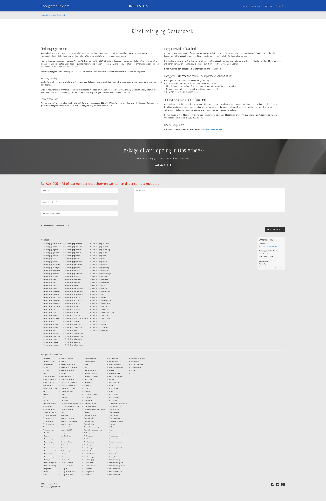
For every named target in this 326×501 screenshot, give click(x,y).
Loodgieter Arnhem (55, 6)
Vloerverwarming (114, 460)
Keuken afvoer (65, 445)
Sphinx (111, 385)
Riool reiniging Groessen (51, 345)
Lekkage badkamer (67, 457)
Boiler (44, 391)
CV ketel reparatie (48, 418)
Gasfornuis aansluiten (68, 364)
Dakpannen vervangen (50, 466)
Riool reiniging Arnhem (50, 256)
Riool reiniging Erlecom (50, 333)
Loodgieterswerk (89, 361)
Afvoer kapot (47, 358)
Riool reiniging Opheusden (74, 339)
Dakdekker (46, 436)
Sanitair (111, 370)
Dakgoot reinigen (48, 442)
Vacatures (112, 424)
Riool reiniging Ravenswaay (101, 250)
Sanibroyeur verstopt (116, 367)
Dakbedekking (47, 433)
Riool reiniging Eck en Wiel (51, 318)
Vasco (111, 430)
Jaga (62, 439)
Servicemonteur (114, 382)
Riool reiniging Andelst (50, 247)
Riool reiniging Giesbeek (50, 342)
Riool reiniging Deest (49, 282)
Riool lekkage (88, 448)
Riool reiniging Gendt (50, 339)
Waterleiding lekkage (138, 358)
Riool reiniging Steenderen (101, 282)
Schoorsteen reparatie (116, 376)
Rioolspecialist (89, 472)
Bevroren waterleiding (50, 388)
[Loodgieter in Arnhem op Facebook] (273, 484)
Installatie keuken (66, 424)
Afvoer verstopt (48, 364)
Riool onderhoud (90, 451)
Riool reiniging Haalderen (73, 244)
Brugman (46, 400)
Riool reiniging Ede (49, 321)
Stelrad (111, 391)
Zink (132, 373)
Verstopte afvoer (114, 439)
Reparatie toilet (89, 424)
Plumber (87, 391)
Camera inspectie (48, 406)
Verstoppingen (114, 436)
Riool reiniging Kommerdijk (74, 288)
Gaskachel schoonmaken (69, 367)
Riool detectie (88, 439)
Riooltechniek (113, 358)
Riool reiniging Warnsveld (100, 306)
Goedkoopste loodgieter (69, 382)
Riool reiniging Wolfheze (100, 315)
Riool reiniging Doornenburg (52, 300)
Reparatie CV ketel (90, 415)
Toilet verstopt (113, 415)
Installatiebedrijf (66, 430)
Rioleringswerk (89, 436)
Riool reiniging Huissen (72, 270)
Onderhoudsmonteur (91, 376)
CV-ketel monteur (48, 430)
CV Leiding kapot (48, 424)
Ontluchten (88, 379)
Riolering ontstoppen (91, 433)
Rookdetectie (113, 361)
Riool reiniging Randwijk (100, 247)
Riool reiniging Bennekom (51, 264)
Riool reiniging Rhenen (99, 264)
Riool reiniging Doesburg (51, 294)
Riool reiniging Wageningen (101, 303)
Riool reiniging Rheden (99, 262)
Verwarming (113, 445)
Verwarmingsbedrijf (115, 448)
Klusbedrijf (64, 448)
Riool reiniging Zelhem (99, 321)
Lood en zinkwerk (67, 466)
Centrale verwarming (49, 412)
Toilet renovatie (114, 409)
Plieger (86, 388)
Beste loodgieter (48, 385)
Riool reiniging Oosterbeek (55, 15)
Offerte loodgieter (90, 370)
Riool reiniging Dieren (50, 288)
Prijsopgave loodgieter (91, 394)
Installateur (64, 415)
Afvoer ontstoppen (49, 361)
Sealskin (111, 379)
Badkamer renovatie (49, 379)
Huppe (63, 412)
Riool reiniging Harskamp (73, 247)
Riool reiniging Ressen (99, 256)
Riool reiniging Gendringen (51, 336)
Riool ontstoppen (90, 457)
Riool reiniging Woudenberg (101, 318)
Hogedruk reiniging (67, 409)
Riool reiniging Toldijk (99, 285)
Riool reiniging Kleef (71, 285)
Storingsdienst (113, 394)
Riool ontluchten (89, 454)
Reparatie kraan (89, 421)
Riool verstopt (88, 463)
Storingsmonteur (114, 397)
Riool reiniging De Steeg (50, 276)
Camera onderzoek (49, 409)
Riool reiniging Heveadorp (73, 262)
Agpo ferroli (46, 367)
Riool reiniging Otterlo (72, 342)
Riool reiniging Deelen (50, 279)
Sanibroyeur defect (115, 364)
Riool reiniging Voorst (99, 297)
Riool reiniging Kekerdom (73, 279)
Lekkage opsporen (67, 463)
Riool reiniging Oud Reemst (74, 345)
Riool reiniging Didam (50, 285)
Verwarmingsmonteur (116, 451)
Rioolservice (88, 469)
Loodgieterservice (90, 358)
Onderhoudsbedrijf (90, 373)
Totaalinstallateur (114, 418)
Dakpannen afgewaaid (50, 463)
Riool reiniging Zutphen (100, 330)
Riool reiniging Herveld (72, 256)
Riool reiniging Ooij (71, 330)
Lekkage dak (65, 460)
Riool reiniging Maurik (72, 315)
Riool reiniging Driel (49, 309)
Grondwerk (64, 397)
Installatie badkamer (67, 418)
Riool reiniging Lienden (72, 303)
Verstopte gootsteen (115, 442)
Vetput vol (112, 454)
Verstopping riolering (116, 433)
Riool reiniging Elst (49, 330)
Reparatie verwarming (91, 427)
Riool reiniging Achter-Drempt (52, 244)
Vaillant (111, 427)
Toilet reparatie (114, 412)
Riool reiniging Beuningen (51, 268)
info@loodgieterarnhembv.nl (270, 246)
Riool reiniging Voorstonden (101, 300)
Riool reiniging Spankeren (100, 279)
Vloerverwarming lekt (116, 463)
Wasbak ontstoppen (115, 472)
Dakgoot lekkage (48, 439)
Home (43, 15)
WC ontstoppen (136, 367)
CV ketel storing (48, 421)
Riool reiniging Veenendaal (101, 291)
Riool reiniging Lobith (72, 306)
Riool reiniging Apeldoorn (51, 253)
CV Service (46, 427)
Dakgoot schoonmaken (50, 451)
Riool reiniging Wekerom (100, 309)
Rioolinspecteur (89, 466)
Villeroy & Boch (114, 457)
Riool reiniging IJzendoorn (73, 273)
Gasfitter (63, 361)
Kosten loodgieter (67, 451)
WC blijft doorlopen (137, 364)
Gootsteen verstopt (67, 391)
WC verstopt (135, 370)
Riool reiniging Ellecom (50, 327)
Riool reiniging (89, 460)
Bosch (44, 397)
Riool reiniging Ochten (72, 321)
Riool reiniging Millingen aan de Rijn (77, 318)
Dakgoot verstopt (48, 454)
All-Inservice (46, 370)
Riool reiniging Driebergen (51, 306)
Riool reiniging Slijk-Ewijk (100, 276)
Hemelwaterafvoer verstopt (70, 406)
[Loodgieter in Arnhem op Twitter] (278, 484)
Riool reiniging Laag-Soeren (74, 294)
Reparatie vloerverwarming (93, 430)
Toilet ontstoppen (115, 406)
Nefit (85, 367)
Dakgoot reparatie (48, 445)
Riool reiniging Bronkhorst (51, 270)
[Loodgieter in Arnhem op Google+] (283, 484)
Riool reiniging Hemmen (73, 253)
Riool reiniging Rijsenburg (100, 268)
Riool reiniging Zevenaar (100, 327)
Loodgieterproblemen (68, 472)
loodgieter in (211, 129)
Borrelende (46, 394)
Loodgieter (64, 469)
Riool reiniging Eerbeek (50, 324)
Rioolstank (87, 475)
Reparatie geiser (89, 418)
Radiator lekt (88, 400)
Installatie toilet (66, 427)
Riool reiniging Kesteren (73, 282)
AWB (44, 373)
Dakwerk (45, 472)
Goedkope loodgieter (68, 385)
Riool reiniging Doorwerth (51, 303)
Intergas (63, 433)
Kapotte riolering (66, 442)
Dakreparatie (47, 469)
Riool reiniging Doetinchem (51, 297)
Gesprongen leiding (67, 379)
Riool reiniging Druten (50, 312)
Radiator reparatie (90, 403)
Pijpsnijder (87, 385)
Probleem (87, 397)
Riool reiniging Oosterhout (74, 336)
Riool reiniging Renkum (99, 253)
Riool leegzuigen (89, 445)
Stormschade (113, 400)
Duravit (45, 475)
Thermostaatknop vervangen (118, 403)
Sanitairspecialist (114, 373)
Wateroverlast (135, 361)
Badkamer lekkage (49, 376)
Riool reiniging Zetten (99, 324)
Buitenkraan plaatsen (50, 403)
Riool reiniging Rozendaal (100, 270)
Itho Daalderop (66, 436)
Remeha (87, 412)
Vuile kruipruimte (114, 469)
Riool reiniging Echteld (50, 315)
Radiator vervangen (90, 406)
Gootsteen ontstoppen (68, 388)
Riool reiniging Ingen (72, 276)
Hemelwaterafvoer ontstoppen (71, 403)
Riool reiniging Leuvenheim (74, 300)
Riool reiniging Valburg (99, 288)
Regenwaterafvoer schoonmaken (95, 409)
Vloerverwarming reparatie (117, 466)
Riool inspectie (89, 442)
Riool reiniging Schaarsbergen (102, 273)
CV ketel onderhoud (49, 415)
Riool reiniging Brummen (51, 273)
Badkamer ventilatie (49, 382)
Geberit (63, 373)
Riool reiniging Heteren (72, 258)
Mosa (86, 364)
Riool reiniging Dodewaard (51, 291)
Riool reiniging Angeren (50, 250)
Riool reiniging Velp (98, 294)
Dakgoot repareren (49, 448)
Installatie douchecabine (69, 421)
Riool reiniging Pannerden (100, 244)
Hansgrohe (64, 400)
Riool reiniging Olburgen (73, 324)
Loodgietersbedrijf (67, 475)
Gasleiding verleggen (67, 370)
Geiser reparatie (66, 376)
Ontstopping (88, 382)
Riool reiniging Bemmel (50, 262)
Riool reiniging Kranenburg (74, 291)
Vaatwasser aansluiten (116, 421)
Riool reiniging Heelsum (73, 250)
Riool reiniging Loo (71, 312)
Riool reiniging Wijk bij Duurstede (103, 312)
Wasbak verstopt (114, 475)
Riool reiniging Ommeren (73, 327)
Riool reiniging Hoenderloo (74, 264)
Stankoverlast (113, 388)
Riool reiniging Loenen (72, 309)
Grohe (63, 394)
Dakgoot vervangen (49, 457)
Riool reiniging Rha (98, 258)
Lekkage (63, 454)
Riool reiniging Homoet (72, 268)
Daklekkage (46, 460)
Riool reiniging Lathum (72, 297)
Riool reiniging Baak (49, 258)
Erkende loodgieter (67, 358)
